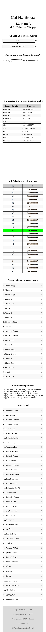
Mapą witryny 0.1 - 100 (23, 610)
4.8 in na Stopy (9, 363)
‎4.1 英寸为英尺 (9, 590)
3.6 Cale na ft (8, 308)
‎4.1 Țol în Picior (9, 493)
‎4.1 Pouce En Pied (10, 452)
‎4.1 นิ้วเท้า (7, 567)
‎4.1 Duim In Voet (10, 506)
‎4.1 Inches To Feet (10, 411)
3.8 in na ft (7, 317)
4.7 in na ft (7, 358)
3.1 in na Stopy (9, 286)
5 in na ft (6, 372)
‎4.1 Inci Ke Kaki (9, 534)
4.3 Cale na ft (8, 340)
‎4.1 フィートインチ (11, 538)
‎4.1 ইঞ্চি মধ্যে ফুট (8, 520)
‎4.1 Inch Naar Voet (10, 479)
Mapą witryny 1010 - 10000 (23, 619)
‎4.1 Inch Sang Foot (11, 585)
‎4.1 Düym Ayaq (9, 515)
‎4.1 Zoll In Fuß (9, 429)
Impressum (23, 623)
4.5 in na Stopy (9, 349)
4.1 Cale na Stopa (10, 331)
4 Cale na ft (8, 327)
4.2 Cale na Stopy (10, 336)
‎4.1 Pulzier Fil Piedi (11, 474)
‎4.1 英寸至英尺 (9, 595)
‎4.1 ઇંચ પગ (7, 572)
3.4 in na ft (7, 299)
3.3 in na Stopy (9, 295)
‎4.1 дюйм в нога (10, 553)
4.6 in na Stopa (9, 354)
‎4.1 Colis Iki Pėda (10, 470)
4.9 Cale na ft (8, 368)
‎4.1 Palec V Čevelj (10, 557)
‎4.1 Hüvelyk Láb (9, 461)
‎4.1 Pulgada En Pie (11, 438)
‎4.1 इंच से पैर (7, 529)
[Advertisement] (23, 6)
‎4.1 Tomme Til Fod (10, 424)
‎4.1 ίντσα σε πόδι (10, 433)
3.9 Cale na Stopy (10, 322)
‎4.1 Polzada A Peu (10, 525)
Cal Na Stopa (23, 17)
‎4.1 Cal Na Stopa (10, 483)
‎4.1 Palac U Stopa (10, 456)
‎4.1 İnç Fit (7, 576)
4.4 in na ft (7, 345)
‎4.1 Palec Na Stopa (11, 420)
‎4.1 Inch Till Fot (9, 502)
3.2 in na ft (7, 290)
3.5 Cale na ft (8, 304)
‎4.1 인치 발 (7, 543)
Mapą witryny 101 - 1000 (23, 614)
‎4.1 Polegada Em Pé (11, 488)
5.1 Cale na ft (8, 377)
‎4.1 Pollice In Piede (11, 465)
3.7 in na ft (7, 313)
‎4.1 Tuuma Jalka (10, 447)
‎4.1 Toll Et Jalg (9, 442)
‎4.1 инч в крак (9, 415)
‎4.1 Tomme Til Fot (10, 548)
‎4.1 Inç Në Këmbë (10, 562)
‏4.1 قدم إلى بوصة (10, 511)
